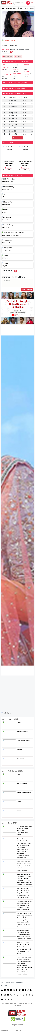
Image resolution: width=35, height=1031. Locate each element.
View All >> (17, 138)
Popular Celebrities (14, 8)
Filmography (8, 56)
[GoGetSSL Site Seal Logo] (18, 1019)
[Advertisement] (17, 693)
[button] (32, 2)
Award (19, 56)
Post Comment (27, 289)
